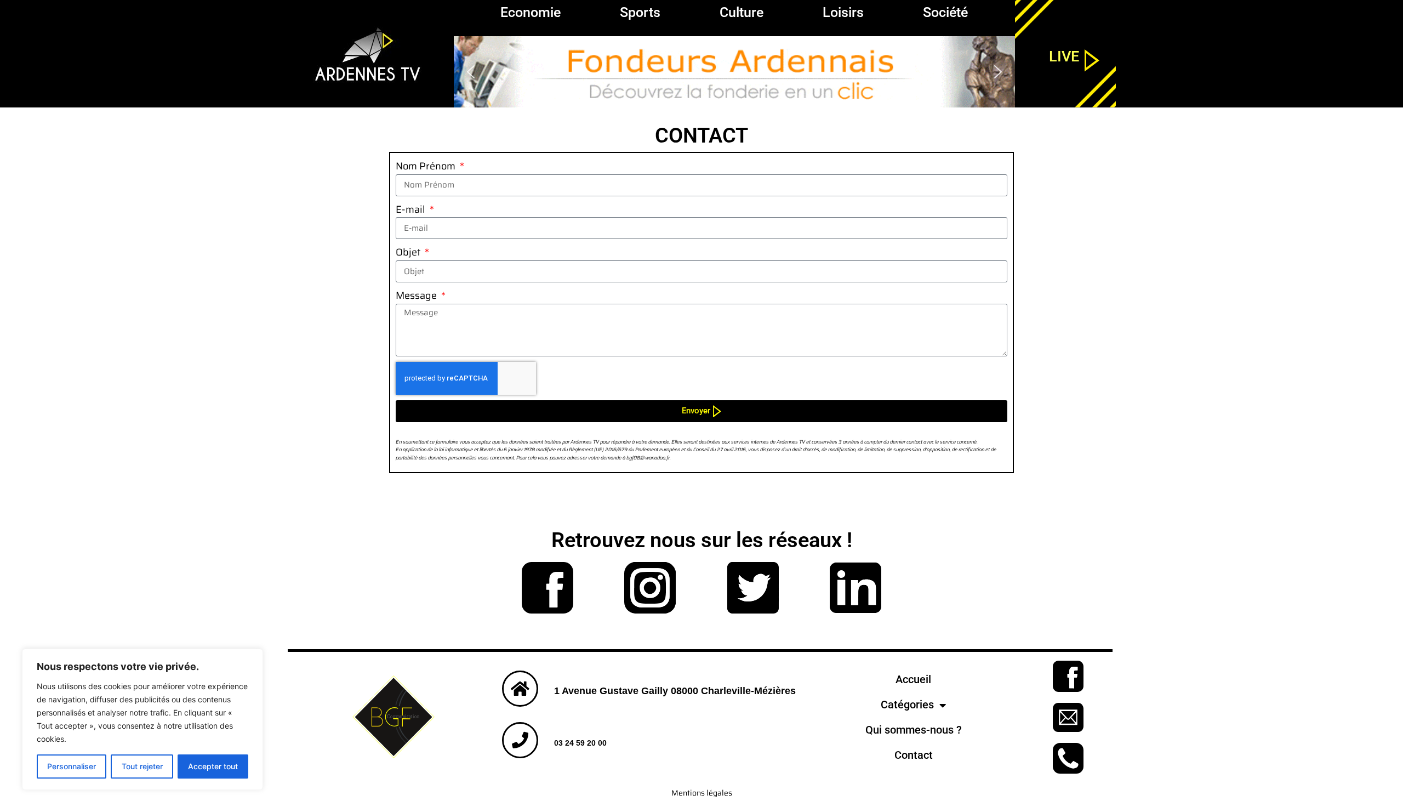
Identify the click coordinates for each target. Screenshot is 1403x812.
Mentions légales (701, 793)
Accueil (913, 679)
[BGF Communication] (393, 716)
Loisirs (843, 12)
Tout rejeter (142, 766)
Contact (913, 755)
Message (417, 295)
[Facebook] (547, 588)
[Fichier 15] (650, 588)
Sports (640, 12)
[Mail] (1068, 717)
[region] (734, 71)
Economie (530, 12)
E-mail (411, 209)
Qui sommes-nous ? (913, 730)
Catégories (907, 705)
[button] (734, 71)
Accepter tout (213, 766)
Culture (741, 12)
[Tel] (1068, 758)
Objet (409, 252)
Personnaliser (71, 766)
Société (945, 12)
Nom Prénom (427, 166)
